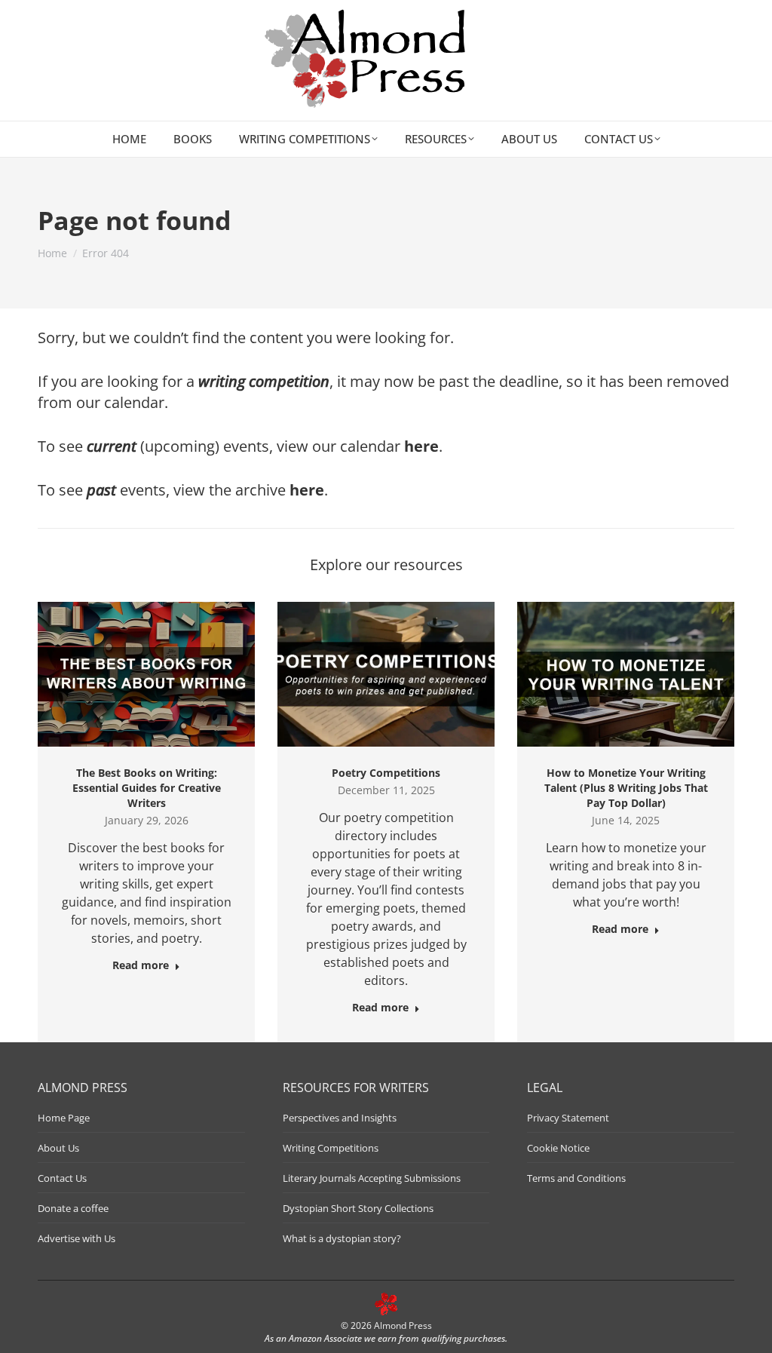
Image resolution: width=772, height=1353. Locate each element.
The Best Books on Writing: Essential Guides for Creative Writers (146, 787)
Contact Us (62, 1178)
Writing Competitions (330, 1148)
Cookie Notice (558, 1148)
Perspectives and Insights (340, 1117)
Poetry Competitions (386, 772)
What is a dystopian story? (342, 1238)
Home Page (64, 1117)
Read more (140, 965)
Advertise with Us (76, 1238)
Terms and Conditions (576, 1178)
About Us (58, 1148)
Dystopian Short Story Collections (358, 1208)
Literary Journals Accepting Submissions (372, 1178)
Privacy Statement (568, 1117)
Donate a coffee (73, 1208)
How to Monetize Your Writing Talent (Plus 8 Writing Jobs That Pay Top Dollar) (626, 787)
